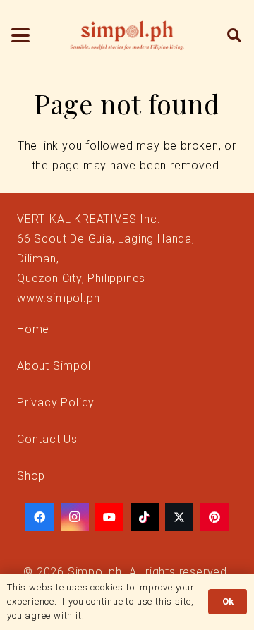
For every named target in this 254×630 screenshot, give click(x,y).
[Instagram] (75, 517)
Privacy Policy (56, 402)
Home (33, 329)
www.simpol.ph (58, 298)
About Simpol (54, 365)
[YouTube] (109, 517)
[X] (179, 517)
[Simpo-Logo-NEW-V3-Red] (127, 35)
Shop (31, 476)
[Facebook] (39, 517)
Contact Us (47, 439)
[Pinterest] (214, 517)
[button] (20, 35)
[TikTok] (145, 517)
